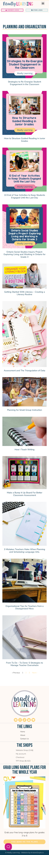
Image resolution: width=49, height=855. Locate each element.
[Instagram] (20, 720)
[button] (43, 3)
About (22, 735)
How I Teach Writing (24, 449)
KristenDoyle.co (37, 852)
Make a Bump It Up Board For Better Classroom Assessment (24, 494)
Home (22, 731)
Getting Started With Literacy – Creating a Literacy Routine (24, 293)
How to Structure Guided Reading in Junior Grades (24, 139)
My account (21, 754)
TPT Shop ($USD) (23, 761)
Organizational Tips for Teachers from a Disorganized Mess (24, 607)
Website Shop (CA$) (24, 750)
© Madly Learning (12, 852)
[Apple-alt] (29, 720)
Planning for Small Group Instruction (24, 410)
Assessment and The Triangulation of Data (24, 370)
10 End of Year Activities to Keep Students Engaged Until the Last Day (24, 196)
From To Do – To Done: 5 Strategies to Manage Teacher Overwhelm (24, 664)
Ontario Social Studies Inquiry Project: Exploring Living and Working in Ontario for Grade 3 (24, 254)
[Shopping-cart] (33, 720)
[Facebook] (16, 720)
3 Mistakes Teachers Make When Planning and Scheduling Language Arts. (24, 550)
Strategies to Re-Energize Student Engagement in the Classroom (24, 83)
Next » (34, 673)
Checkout (20, 757)
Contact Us (24, 739)
